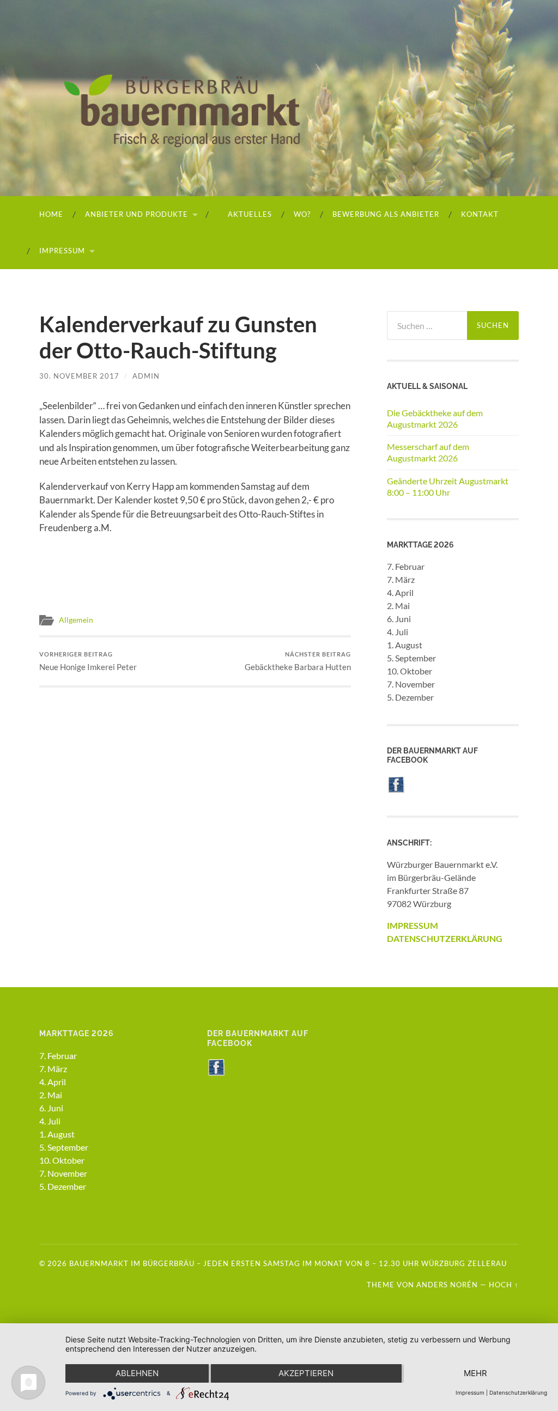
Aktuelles (249, 214)
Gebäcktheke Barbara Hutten (298, 661)
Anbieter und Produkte (136, 214)
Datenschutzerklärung (518, 1392)
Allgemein (76, 620)
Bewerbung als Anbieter (385, 214)
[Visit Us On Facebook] (396, 789)
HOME (51, 214)
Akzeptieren (305, 1373)
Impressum (62, 250)
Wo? (302, 214)
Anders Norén (447, 1284)
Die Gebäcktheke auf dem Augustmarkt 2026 (435, 418)
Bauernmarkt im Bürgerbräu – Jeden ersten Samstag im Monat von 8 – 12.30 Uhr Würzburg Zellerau (288, 1263)
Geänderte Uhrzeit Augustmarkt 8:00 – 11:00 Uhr (447, 486)
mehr (475, 1373)
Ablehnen (137, 1373)
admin (146, 376)
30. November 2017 (79, 376)
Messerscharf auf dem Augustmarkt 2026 (428, 452)
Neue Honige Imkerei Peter (88, 661)
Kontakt (480, 214)
